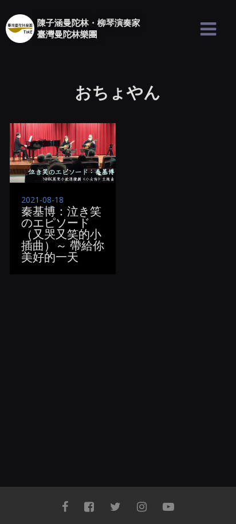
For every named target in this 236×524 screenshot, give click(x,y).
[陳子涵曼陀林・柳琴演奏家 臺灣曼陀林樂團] (20, 28)
